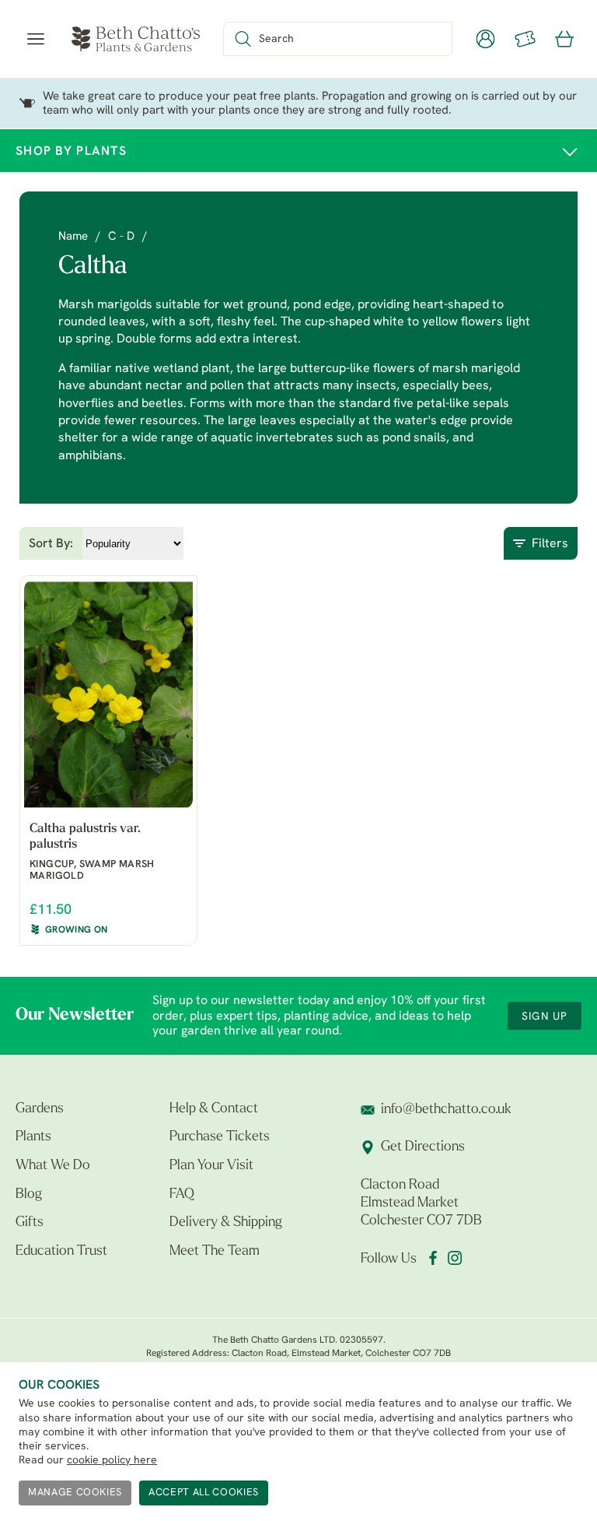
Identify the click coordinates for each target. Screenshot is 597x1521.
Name (73, 237)
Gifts (30, 1223)
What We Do (53, 1166)
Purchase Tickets (219, 1137)
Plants (33, 1137)
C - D (121, 237)
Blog (29, 1195)
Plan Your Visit (211, 1166)
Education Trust (61, 1252)
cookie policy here (112, 1461)
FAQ (181, 1195)
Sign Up (544, 1017)
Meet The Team (214, 1252)
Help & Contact (213, 1109)
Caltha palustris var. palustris (85, 836)
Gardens (40, 1109)
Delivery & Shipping (225, 1223)
